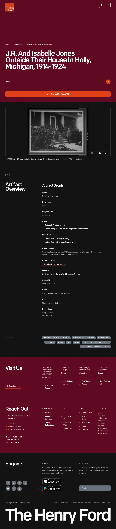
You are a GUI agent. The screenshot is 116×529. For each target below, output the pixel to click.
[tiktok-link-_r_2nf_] (14, 488)
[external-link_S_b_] (18, 426)
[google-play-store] (51, 488)
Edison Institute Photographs (54, 264)
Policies (64, 503)
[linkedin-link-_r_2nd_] (25, 483)
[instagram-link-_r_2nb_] (14, 483)
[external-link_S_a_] (18, 424)
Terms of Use (106, 503)
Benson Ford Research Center (68, 274)
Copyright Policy (76, 503)
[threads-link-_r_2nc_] (19, 483)
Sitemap (96, 503)
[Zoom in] (89, 153)
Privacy (88, 503)
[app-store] (51, 481)
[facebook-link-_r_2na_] (8, 483)
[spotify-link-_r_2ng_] (19, 488)
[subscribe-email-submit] (108, 488)
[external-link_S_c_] (18, 429)
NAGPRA (57, 503)
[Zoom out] (94, 153)
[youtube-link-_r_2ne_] (8, 488)
